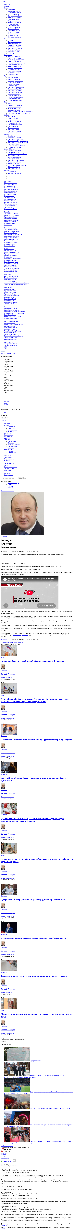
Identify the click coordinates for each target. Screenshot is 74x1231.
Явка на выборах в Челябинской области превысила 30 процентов (33, 661)
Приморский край (13, 158)
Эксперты (7, 439)
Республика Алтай (13, 128)
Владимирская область (15, 16)
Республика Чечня (13, 144)
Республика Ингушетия (15, 139)
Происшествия (8, 435)
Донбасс (6, 170)
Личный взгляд (12, 446)
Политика (7, 423)
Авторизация (5, 1158)
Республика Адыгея (14, 47)
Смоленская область (14, 30)
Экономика (11, 426)
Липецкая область (13, 25)
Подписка (11, 451)
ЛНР (9, 176)
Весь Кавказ (11, 136)
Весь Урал (11, 103)
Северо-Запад (8, 55)
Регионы (3, 1)
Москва (6, 6)
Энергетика (11, 428)
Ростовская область (14, 50)
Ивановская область (14, 19)
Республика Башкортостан (16, 87)
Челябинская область (14, 107)
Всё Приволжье (13, 77)
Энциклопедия (12, 441)
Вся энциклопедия (13, 483)
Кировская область (14, 79)
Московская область (14, 11)
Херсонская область (14, 175)
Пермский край (13, 85)
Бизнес (6, 425)
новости (3, 419)
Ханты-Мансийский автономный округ (20, 111)
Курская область (13, 24)
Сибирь (6, 115)
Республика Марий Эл (15, 89)
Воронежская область (14, 17)
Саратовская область (14, 95)
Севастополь (12, 53)
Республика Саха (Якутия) (16, 160)
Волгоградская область (15, 43)
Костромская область (14, 22)
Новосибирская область (15, 124)
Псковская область (13, 69)
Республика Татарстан (15, 92)
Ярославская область (14, 37)
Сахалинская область (14, 162)
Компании (11, 486)
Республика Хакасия (14, 131)
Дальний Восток (9, 149)
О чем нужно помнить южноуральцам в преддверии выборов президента (36, 740)
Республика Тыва (13, 129)
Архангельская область (15, 58)
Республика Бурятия (14, 168)
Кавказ (6, 134)
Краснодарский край (14, 45)
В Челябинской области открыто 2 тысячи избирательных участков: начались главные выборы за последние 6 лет (35, 700)
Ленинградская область (15, 64)
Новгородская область (15, 68)
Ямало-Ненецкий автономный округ (19, 113)
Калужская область (14, 21)
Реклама (6, 401)
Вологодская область (14, 61)
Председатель (5, 639)
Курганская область (14, 108)
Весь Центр (11, 9)
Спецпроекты (8, 449)
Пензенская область (14, 84)
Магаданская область (14, 157)
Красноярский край (14, 123)
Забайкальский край (14, 167)
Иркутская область (13, 120)
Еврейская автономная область (17, 154)
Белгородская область (14, 12)
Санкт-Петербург (13, 74)
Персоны (11, 484)
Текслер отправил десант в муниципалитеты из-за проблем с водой (34, 976)
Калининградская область (16, 59)
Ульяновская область (14, 98)
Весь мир (7, 4)
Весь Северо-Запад (14, 56)
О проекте (4, 1153)
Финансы (11, 431)
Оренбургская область (15, 82)
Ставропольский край (14, 147)
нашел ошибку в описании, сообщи (12, 642)
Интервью (11, 448)
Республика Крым (13, 51)
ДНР (9, 178)
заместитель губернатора (20, 635)
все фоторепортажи (7, 1146)
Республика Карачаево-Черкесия (18, 142)
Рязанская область (13, 29)
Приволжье (7, 76)
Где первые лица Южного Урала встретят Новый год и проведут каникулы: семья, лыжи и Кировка (32, 819)
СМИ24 (3, 1228)
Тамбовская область (14, 32)
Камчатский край (13, 155)
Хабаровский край (13, 163)
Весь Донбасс (12, 171)
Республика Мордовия (15, 90)
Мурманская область (14, 66)
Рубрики (3, 420)
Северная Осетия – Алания (16, 146)
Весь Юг (10, 40)
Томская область (13, 133)
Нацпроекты (8, 436)
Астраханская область (14, 42)
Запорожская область (14, 173)
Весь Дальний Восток (14, 150)
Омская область (13, 126)
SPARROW (4, 1225)
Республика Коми (13, 72)
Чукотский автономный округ (17, 165)
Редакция (3, 1156)
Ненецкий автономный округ (17, 63)
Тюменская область (14, 110)
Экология (7, 438)
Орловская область (14, 27)
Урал (5, 102)
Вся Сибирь (11, 116)
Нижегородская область (15, 81)
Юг (5, 38)
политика (4, 536)
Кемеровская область (14, 121)
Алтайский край (13, 118)
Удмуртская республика (15, 97)
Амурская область (13, 152)
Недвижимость (12, 430)
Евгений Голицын (8, 674)
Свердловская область (15, 105)
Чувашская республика (15, 100)
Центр (6, 8)
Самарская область (13, 94)
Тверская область (13, 34)
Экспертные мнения (14, 444)
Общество (7, 433)
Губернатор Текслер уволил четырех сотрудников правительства (33, 899)
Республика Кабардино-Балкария (18, 141)
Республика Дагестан (14, 137)
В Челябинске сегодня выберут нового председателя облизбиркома (33, 938)
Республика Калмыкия (15, 48)
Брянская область (13, 14)
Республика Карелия (14, 71)
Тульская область (13, 35)
